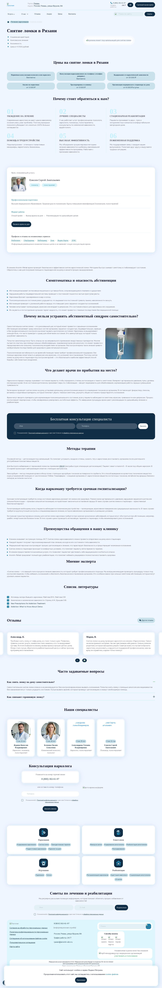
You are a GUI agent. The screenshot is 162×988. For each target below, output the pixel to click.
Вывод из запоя (96, 844)
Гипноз (49, 875)
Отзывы (37, 14)
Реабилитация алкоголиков (137, 844)
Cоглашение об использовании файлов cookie (28, 938)
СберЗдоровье (29, 240)
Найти (149, 14)
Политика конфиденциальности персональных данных (29, 933)
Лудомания (40, 875)
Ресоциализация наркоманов (97, 875)
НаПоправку (42, 240)
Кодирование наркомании (26, 844)
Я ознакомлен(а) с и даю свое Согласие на (50, 433)
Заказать (143, 426)
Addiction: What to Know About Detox (27, 607)
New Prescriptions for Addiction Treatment (28, 603)
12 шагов (118, 879)
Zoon (52, 240)
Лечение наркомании (19, 22)
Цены (60, 14)
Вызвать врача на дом (21, 224)
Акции (49, 14)
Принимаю (81, 980)
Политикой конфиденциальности (38, 433)
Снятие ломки (44, 844)
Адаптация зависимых (119, 875)
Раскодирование (118, 849)
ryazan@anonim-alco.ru (63, 942)
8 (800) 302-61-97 (119, 3)
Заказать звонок (50, 809)
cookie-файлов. (112, 974)
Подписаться (121, 907)
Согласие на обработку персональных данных (28, 928)
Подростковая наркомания (36, 849)
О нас (23, 14)
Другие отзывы (147, 620)
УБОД (62, 466)
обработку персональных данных (73, 433)
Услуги (10, 14)
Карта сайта (15, 947)
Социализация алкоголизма (140, 875)
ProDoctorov (15, 240)
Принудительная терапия (60, 844)
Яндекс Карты (63, 240)
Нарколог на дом (55, 849)
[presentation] (77, 660)
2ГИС (74, 240)
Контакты (72, 14)
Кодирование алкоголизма (114, 844)
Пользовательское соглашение (22, 942)
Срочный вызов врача (145, 5)
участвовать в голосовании (125, 956)
